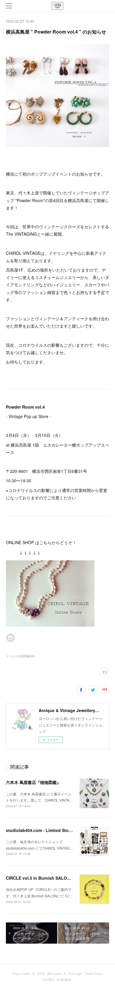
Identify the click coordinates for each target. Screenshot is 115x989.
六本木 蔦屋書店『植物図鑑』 (33, 782)
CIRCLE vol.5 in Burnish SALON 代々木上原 (49, 878)
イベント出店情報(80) (20, 656)
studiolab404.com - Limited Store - (40, 830)
